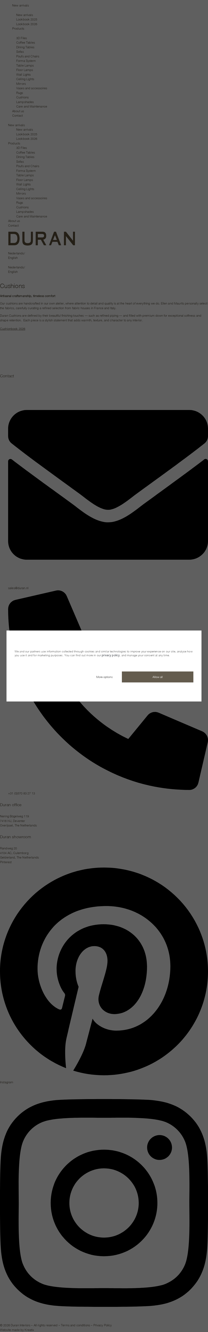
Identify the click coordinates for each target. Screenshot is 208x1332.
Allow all (158, 677)
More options (104, 677)
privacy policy (111, 655)
